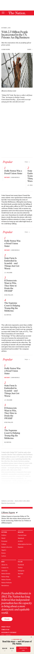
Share (29, 49)
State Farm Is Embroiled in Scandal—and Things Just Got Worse (11, 263)
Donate (7, 619)
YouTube (20, 573)
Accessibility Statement (8, 632)
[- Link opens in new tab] (17, 512)
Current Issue (22, 535)
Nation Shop (5, 576)
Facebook (21, 565)
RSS (19, 576)
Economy (4, 541)
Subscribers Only (17, 639)
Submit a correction (7, 501)
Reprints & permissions (8, 503)
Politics (3, 535)
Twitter (20, 567)
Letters (3, 556)
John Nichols (15, 177)
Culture (3, 544)
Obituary (7, 177)
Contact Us (4, 567)
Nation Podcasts (6, 582)
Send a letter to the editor (22, 501)
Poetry (3, 553)
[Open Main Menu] (3, 12)
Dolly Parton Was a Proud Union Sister (13, 172)
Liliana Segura (5, 49)
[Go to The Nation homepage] (17, 13)
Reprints (20, 547)
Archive (20, 541)
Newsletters (5, 585)
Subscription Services (24, 544)
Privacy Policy (5, 627)
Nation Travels (6, 579)
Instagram (21, 571)
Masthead (21, 538)
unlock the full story (23, 649)
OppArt (3, 550)
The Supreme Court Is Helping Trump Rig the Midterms (12, 307)
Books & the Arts (6, 547)
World (3, 538)
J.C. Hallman (8, 272)
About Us (4, 565)
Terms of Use (5, 629)
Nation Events (5, 573)
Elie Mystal (7, 315)
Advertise (4, 571)
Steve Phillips (8, 295)
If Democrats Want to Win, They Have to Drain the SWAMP (10, 285)
